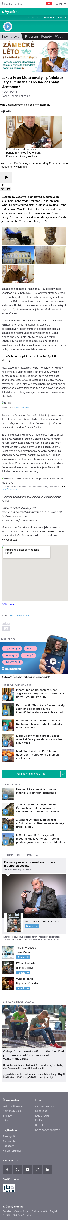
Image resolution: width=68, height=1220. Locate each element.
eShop (6, 1120)
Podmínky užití (39, 1211)
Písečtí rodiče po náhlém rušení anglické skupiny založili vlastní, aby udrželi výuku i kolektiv (40, 693)
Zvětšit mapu (8, 604)
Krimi (29, 648)
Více (60, 37)
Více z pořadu (13, 784)
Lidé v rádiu (42, 1115)
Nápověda (41, 1110)
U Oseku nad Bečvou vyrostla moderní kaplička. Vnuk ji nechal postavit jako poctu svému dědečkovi (41, 838)
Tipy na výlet (11, 37)
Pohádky (9, 655)
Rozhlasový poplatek (47, 1130)
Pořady (46, 37)
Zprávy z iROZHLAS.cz (18, 1001)
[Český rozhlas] (12, 4)
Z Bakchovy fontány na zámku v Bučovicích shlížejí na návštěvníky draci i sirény (40, 823)
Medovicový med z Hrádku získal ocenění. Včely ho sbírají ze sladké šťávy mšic (39, 739)
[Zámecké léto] (34, 56)
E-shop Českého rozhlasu (22, 855)
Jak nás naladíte (44, 1106)
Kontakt (39, 1125)
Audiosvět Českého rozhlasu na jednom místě (26, 677)
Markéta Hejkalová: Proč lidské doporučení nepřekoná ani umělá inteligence (37, 754)
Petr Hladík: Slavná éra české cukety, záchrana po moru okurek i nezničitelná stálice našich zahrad (40, 709)
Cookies (7, 1211)
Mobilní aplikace (12, 1150)
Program (33, 18)
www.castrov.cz (49, 531)
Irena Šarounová (21, 408)
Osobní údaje (21, 1211)
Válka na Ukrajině (13, 1106)
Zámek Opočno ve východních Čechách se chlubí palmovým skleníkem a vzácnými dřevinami (37, 808)
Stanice (7, 1115)
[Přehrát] (6, 177)
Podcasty (8, 1145)
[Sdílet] (8, 189)
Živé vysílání (11, 662)
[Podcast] (3, 189)
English (54, 1211)
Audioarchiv (48, 18)
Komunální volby (12, 1110)
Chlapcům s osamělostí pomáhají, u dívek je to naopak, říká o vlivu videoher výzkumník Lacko (34, 1055)
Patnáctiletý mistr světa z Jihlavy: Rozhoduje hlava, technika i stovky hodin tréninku (39, 724)
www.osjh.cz (9, 539)
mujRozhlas (8, 638)
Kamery (62, 18)
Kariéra (39, 1120)
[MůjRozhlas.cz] (6, 111)
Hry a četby (11, 648)
